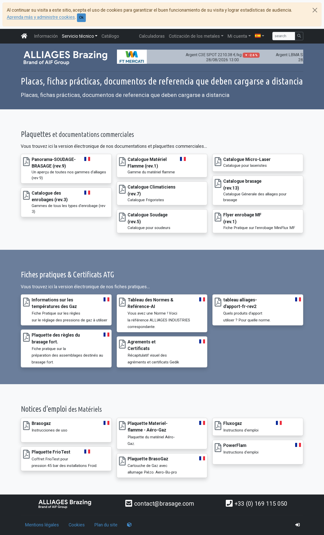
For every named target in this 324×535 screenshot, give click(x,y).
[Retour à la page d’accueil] (65, 504)
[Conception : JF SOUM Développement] (129, 524)
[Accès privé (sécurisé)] (297, 525)
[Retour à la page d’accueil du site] (24, 36)
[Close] (315, 10)
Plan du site (105, 524)
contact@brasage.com (164, 503)
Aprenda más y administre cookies (41, 17)
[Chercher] (299, 36)
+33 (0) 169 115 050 (261, 503)
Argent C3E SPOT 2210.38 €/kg (216, 57)
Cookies (77, 524)
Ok (81, 17)
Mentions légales (42, 524)
